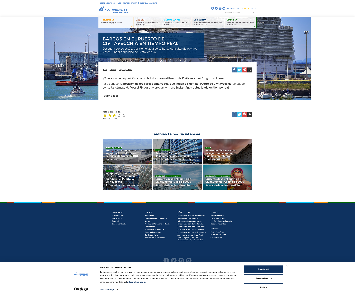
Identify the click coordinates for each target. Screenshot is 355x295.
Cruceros (118, 147)
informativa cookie (136, 282)
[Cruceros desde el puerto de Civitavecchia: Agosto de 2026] (227, 177)
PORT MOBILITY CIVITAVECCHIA (113, 10)
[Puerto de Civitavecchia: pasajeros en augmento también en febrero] (227, 151)
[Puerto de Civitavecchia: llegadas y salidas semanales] (177, 151)
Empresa (215, 229)
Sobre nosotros (107, 3)
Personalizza (262, 278)
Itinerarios (117, 212)
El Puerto (113, 70)
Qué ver (148, 212)
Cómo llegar (184, 212)
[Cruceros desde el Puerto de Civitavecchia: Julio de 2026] (177, 177)
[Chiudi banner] (287, 266)
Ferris (158, 150)
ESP (242, 8)
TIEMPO (252, 8)
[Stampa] (249, 69)
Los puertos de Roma (127, 3)
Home (105, 70)
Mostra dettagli (107, 289)
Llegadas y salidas (148, 3)
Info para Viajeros (172, 176)
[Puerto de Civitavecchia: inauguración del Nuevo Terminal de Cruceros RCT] (127, 151)
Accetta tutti (263, 269)
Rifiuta (263, 287)
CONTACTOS (234, 8)
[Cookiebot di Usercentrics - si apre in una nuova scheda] (81, 290)
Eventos (109, 147)
